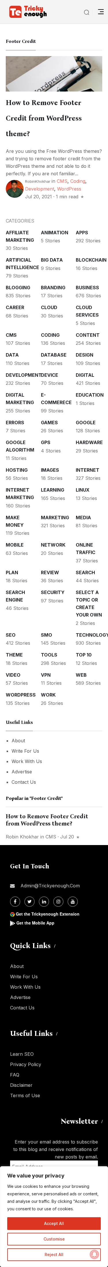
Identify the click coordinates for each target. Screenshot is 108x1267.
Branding (53, 287)
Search (85, 572)
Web (81, 675)
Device (49, 375)
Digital (85, 375)
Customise (54, 1238)
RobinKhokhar (37, 181)
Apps (82, 232)
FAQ (14, 1075)
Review (50, 572)
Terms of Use (25, 1095)
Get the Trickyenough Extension (47, 914)
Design (84, 355)
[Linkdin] (44, 902)
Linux (83, 490)
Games (49, 422)
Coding (77, 181)
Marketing (55, 517)
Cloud (49, 307)
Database (54, 355)
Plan (12, 572)
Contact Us (24, 782)
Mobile (15, 545)
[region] (54, 1216)
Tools (49, 655)
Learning (52, 490)
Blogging (18, 287)
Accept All (54, 1223)
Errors (15, 422)
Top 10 (84, 655)
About (18, 740)
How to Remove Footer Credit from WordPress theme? (44, 118)
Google (86, 422)
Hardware (89, 442)
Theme (14, 655)
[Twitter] (29, 902)
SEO (11, 635)
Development (39, 189)
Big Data (52, 260)
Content (88, 335)
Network (53, 545)
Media (83, 517)
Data (12, 355)
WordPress (69, 189)
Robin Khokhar (22, 837)
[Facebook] (15, 902)
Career (15, 307)
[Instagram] (58, 902)
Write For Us (25, 751)
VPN (46, 675)
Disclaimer (21, 1085)
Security (53, 592)
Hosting (17, 470)
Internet (87, 470)
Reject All (54, 1254)
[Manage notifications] (94, 1254)
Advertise (22, 772)
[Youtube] (73, 902)
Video (13, 675)
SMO (46, 635)
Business (87, 287)
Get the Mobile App (35, 923)
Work (48, 695)
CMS (62, 181)
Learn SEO (22, 1054)
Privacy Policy (25, 1064)
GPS (45, 442)
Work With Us (27, 761)
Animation (54, 232)
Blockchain (91, 260)
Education (90, 395)
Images (50, 470)
